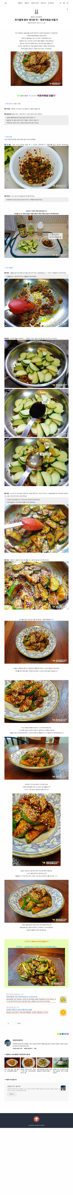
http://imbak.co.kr (11, 1007)
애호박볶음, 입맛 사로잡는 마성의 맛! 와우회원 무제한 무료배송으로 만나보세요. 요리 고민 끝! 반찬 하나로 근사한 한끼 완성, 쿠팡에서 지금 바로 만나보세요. (31, 1000)
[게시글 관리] (13, 1023)
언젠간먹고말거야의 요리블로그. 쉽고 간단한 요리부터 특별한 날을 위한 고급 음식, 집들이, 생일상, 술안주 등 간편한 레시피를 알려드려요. (33, 1089)
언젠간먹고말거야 (32, 23)
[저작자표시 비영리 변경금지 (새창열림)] (24, 1023)
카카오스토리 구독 (17, 1048)
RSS (35, 1048)
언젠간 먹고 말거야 (13, 1086)
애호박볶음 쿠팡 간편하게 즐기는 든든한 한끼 (21, 997)
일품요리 (27, 3)
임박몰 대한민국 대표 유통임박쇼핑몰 (19, 1010)
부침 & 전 (43, 3)
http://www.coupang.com (13, 994)
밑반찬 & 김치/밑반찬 (36, 17)
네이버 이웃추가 (28, 1048)
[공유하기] (10, 1023)
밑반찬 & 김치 (35, 3)
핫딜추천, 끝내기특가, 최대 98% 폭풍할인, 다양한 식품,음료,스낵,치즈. (27, 1012)
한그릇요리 (51, 3)
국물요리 (20, 3)
